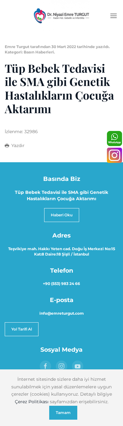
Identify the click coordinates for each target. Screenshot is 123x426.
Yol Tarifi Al (21, 329)
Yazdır (18, 145)
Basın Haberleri (39, 52)
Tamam (63, 412)
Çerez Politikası (32, 401)
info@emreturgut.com (61, 313)
